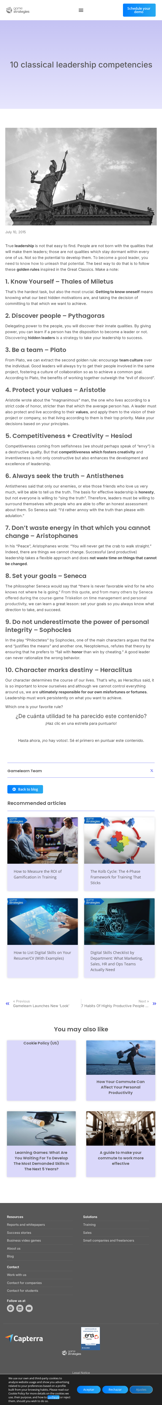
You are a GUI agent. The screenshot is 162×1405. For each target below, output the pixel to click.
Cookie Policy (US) (41, 1043)
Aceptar (88, 1389)
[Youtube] (29, 1308)
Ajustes (141, 1389)
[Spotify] (10, 1308)
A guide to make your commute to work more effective (121, 1158)
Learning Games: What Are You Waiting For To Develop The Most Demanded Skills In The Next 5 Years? (41, 1161)
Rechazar (115, 1389)
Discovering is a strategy (41, 337)
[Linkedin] (19, 1308)
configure (53, 1397)
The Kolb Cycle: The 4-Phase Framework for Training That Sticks (115, 877)
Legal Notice (81, 1372)
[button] (81, 10)
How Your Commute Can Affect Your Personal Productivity (121, 1087)
